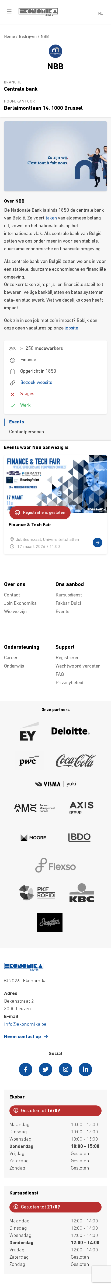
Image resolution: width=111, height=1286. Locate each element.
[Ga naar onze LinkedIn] (85, 1069)
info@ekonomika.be (25, 1024)
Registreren (67, 658)
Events (62, 612)
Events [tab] (16, 422)
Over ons (14, 584)
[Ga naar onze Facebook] (25, 1069)
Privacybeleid (69, 683)
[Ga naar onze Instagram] (65, 1069)
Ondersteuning (21, 647)
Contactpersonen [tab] (26, 432)
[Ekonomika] (38, 15)
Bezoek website (36, 382)
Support (65, 647)
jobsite (71, 328)
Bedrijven (28, 37)
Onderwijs (14, 666)
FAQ (60, 674)
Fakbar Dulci (68, 603)
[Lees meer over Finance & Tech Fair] (55, 504)
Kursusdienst (69, 595)
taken (51, 218)
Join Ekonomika (20, 603)
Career (11, 658)
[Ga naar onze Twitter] (45, 1069)
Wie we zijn (15, 612)
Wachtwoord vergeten (78, 666)
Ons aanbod (70, 584)
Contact (12, 595)
